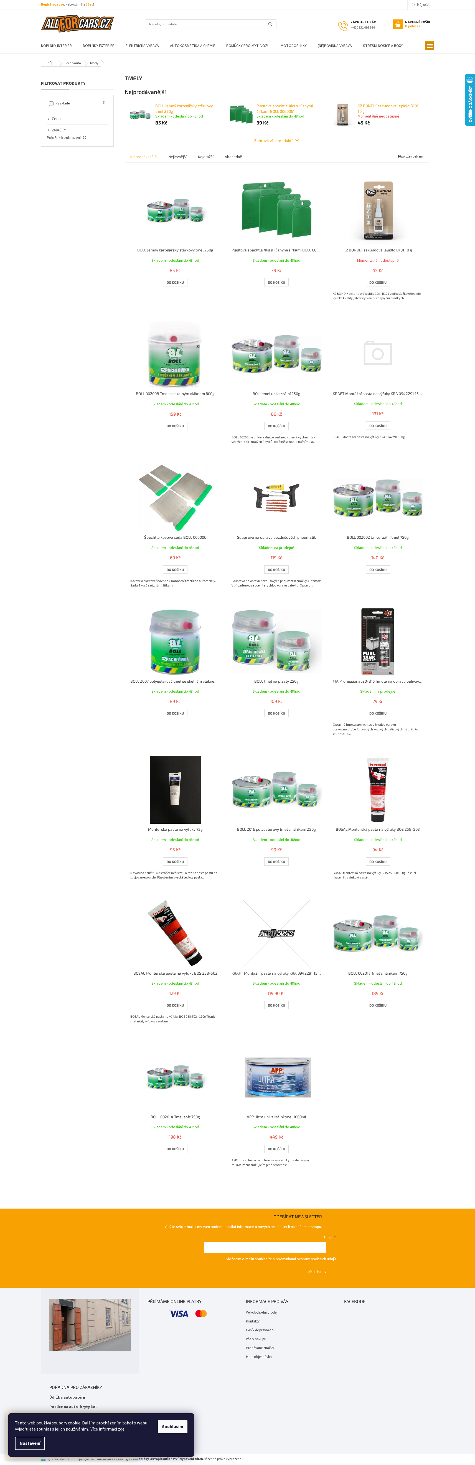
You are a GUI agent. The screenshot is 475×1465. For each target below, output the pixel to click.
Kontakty (253, 1321)
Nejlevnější (178, 157)
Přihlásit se (318, 1272)
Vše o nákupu (256, 1339)
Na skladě (79, 103)
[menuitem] (56, 46)
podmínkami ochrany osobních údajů (306, 1259)
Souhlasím (172, 1427)
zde (121, 1429)
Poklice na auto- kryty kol (72, 1407)
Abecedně (233, 157)
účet (89, 4)
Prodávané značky (260, 1348)
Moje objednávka (259, 1356)
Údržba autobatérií (67, 1397)
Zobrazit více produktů (274, 140)
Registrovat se (52, 4)
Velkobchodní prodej (261, 1312)
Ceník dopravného (260, 1330)
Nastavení (30, 1443)
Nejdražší (206, 157)
